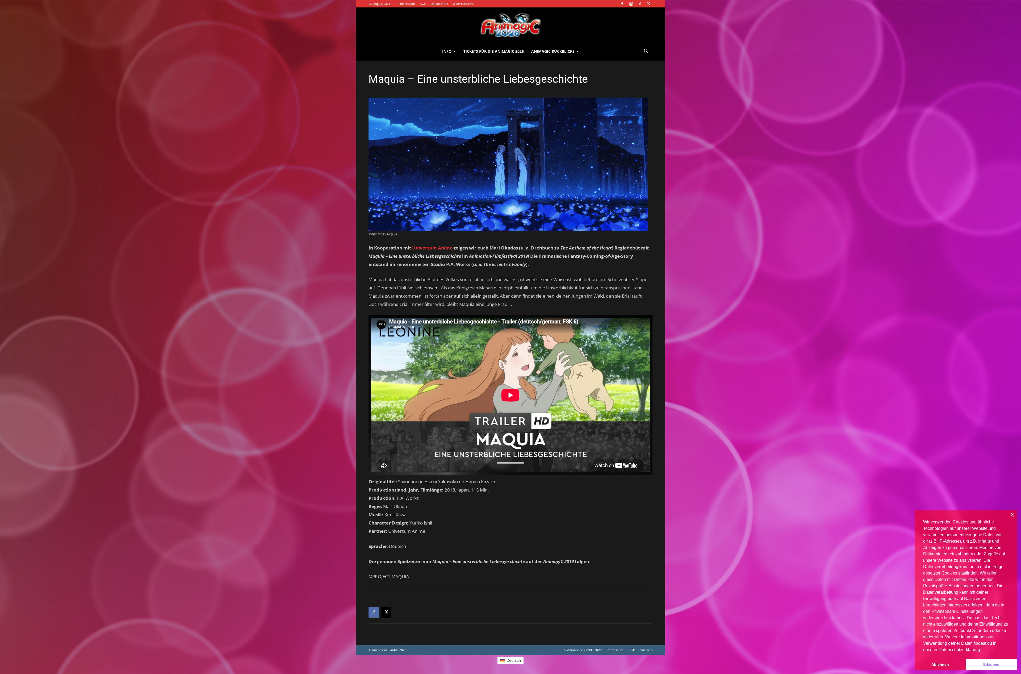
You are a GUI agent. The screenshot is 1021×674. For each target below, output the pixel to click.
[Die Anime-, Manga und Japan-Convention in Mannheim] (510, 25)
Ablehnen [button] (940, 664)
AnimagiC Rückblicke (553, 51)
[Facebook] (622, 3)
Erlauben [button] (991, 664)
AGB (423, 4)
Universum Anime (432, 248)
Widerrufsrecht (463, 4)
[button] (646, 51)
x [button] (1012, 514)
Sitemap (646, 650)
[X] (648, 3)
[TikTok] (640, 3)
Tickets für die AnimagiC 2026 (493, 51)
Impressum (407, 4)
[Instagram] (631, 3)
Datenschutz (439, 4)
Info (446, 51)
